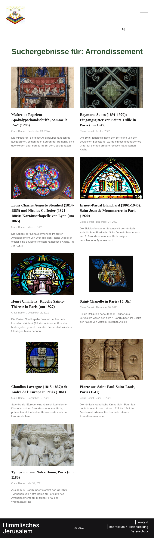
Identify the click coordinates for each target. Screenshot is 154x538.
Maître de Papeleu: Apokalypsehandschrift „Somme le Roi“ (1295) (39, 119)
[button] (123, 29)
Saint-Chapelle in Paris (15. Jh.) (105, 301)
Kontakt (142, 522)
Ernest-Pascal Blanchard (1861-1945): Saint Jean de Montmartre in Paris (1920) (110, 210)
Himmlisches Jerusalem (21, 528)
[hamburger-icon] (144, 15)
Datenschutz (139, 531)
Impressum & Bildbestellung (128, 527)
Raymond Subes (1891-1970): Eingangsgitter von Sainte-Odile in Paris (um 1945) (108, 119)
